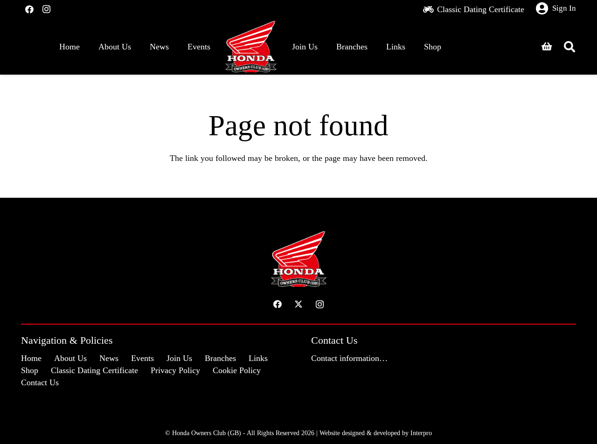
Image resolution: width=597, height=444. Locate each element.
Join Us (179, 358)
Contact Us (40, 382)
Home (31, 358)
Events (142, 358)
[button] (569, 46)
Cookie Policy (237, 370)
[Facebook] (29, 9)
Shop (29, 370)
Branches (220, 358)
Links (258, 358)
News (108, 358)
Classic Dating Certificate (94, 370)
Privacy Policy (175, 370)
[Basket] (546, 47)
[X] (298, 304)
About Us (70, 358)
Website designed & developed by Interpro (375, 433)
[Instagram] (46, 9)
